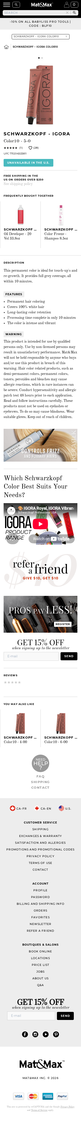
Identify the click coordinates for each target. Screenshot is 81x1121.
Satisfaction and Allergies (40, 842)
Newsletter (41, 924)
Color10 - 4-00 (15, 742)
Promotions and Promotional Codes (40, 849)
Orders (40, 910)
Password (40, 897)
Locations (40, 958)
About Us (40, 978)
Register (63, 624)
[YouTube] (45, 1034)
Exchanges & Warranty (40, 836)
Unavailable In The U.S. (28, 162)
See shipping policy (18, 184)
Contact (40, 788)
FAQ (40, 776)
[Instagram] (35, 1034)
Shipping (40, 782)
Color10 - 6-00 (56, 742)
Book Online (40, 951)
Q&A (40, 985)
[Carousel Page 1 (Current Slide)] (39, 58)
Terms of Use (40, 863)
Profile (40, 890)
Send (69, 656)
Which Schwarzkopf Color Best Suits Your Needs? (35, 487)
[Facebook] (25, 1034)
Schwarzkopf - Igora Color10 (35, 46)
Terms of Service (39, 1110)
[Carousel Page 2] (42, 58)
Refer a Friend (40, 930)
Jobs (40, 971)
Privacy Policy (40, 856)
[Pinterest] (56, 1034)
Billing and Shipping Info (40, 903)
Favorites (40, 917)
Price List (41, 965)
